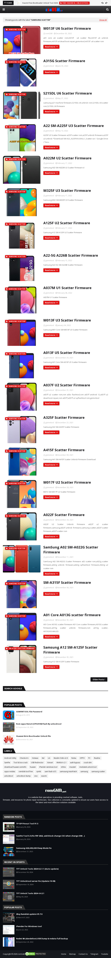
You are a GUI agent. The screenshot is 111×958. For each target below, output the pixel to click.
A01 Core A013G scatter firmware (72, 614)
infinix (63, 767)
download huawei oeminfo (15, 767)
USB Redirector (37, 762)
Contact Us (83, 954)
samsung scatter (98, 771)
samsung (84, 771)
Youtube (104, 954)
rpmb (38, 771)
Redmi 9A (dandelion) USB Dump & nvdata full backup (42, 938)
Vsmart (50, 762)
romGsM (21, 954)
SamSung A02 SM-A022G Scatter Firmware (70, 549)
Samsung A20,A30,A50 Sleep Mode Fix (34, 848)
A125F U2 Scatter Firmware (66, 222)
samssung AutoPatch (68, 771)
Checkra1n (24, 758)
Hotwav (35, 758)
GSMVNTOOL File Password (29, 711)
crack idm (88, 762)
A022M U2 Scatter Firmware (67, 158)
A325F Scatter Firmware (64, 417)
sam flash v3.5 (50, 771)
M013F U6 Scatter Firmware (67, 28)
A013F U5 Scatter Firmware (66, 352)
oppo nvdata (9, 771)
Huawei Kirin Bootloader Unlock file (33, 736)
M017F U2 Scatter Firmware (67, 482)
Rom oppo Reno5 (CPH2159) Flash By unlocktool (38, 724)
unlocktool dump (24, 776)
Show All (103, 20)
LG (49, 758)
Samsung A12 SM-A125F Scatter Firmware (70, 650)
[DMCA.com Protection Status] (36, 955)
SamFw (7, 762)
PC (89, 758)
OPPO (82, 758)
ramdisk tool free (26, 771)
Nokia (73, 758)
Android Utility (10, 758)
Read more (50, 46)
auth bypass (75, 762)
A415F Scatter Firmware (64, 449)
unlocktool (8, 776)
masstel (72, 767)
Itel (43, 758)
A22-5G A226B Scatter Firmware (70, 255)
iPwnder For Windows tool (29, 926)
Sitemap (72, 954)
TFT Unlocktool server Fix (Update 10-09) (35, 881)
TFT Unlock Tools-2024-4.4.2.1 (30, 893)
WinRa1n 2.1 (61, 762)
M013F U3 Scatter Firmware (67, 320)
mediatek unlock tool (88, 767)
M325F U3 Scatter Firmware (67, 190)
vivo (36, 776)
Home (63, 954)
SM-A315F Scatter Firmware (67, 582)
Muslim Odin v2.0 (61, 758)
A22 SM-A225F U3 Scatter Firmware (73, 125)
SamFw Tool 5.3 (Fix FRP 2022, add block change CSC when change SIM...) (50, 836)
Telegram (94, 954)
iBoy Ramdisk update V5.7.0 (29, 914)
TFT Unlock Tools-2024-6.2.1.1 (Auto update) (37, 869)
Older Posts (98, 679)
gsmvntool (49, 66)
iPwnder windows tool (48, 767)
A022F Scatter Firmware (64, 514)
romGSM (48, 33)
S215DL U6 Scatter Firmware (67, 93)
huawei (33, 767)
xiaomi (44, 776)
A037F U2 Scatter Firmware (66, 385)
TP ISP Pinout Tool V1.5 (27, 823)
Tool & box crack (20, 762)
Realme (97, 758)
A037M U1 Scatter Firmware (67, 287)
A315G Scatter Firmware (64, 60)
